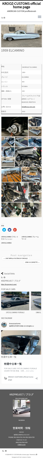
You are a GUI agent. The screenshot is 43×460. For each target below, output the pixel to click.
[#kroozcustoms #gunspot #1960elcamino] (21, 350)
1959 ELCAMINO (6, 243)
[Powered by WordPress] (36, 454)
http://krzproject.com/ (9, 284)
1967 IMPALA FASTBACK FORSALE (15, 258)
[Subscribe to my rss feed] (2, 18)
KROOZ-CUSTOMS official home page (21, 5)
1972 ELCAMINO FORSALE (15, 312)
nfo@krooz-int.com (28, 107)
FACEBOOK (21, 420)
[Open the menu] (39, 17)
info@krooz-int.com (21, 440)
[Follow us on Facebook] (5, 18)
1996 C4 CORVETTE (32, 262)
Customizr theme (26, 457)
